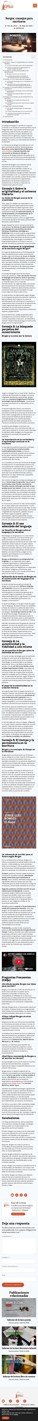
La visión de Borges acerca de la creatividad (19, 65)
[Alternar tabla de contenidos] (32, 57)
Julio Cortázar (7, 151)
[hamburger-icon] (35, 5)
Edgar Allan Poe (18, 1083)
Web (3, 1275)
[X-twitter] (16, 1195)
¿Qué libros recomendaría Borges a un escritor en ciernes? (18, 114)
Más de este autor (18, 1214)
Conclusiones (8, 116)
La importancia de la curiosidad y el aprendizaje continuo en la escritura (18, 76)
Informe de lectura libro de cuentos (19, 1376)
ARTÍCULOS (20, 28)
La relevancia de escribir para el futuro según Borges (20, 103)
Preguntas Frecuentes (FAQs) (13, 106)
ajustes (16, 1414)
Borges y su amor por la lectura (16, 74)
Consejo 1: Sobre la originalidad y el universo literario (18, 63)
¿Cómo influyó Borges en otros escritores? (19, 111)
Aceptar (6, 1418)
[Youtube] (12, 1195)
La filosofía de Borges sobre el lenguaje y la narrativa (20, 82)
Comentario (7, 1236)
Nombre (6, 1257)
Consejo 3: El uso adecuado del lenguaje (17, 79)
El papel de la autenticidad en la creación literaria (19, 94)
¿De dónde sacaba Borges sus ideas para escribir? (19, 109)
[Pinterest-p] (25, 1195)
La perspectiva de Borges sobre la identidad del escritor (20, 91)
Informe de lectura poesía (19, 1319)
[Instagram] (21, 1195)
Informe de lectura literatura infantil (19, 1348)
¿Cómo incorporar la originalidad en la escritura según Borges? (18, 68)
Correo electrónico (10, 1266)
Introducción (8, 60)
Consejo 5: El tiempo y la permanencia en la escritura (18, 97)
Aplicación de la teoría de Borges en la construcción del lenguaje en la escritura (19, 85)
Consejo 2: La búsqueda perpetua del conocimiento (16, 71)
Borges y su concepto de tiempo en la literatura (18, 100)
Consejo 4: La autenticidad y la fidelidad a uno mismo (18, 88)
